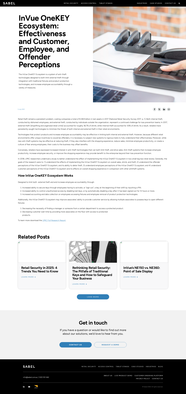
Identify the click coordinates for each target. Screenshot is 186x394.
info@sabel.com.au (30, 377)
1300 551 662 (44, 377)
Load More (93, 297)
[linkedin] (24, 387)
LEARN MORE (28, 277)
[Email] (168, 109)
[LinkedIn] (164, 109)
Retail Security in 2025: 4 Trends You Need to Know (39, 269)
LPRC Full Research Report (54, 220)
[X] (159, 109)
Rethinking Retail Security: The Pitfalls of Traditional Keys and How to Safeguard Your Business (92, 273)
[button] (179, 3)
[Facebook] (154, 109)
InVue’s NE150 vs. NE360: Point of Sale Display (141, 269)
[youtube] (29, 387)
